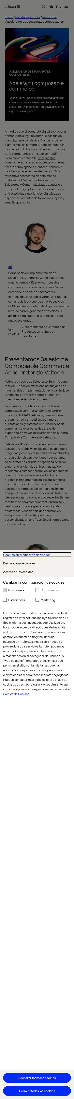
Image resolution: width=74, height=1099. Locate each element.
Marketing (48, 600)
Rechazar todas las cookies (37, 1078)
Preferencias (50, 590)
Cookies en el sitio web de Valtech (27, 555)
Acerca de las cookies (18, 572)
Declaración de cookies (19, 563)
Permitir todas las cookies (37, 1091)
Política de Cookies (16, 694)
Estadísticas (16, 600)
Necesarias (16, 590)
